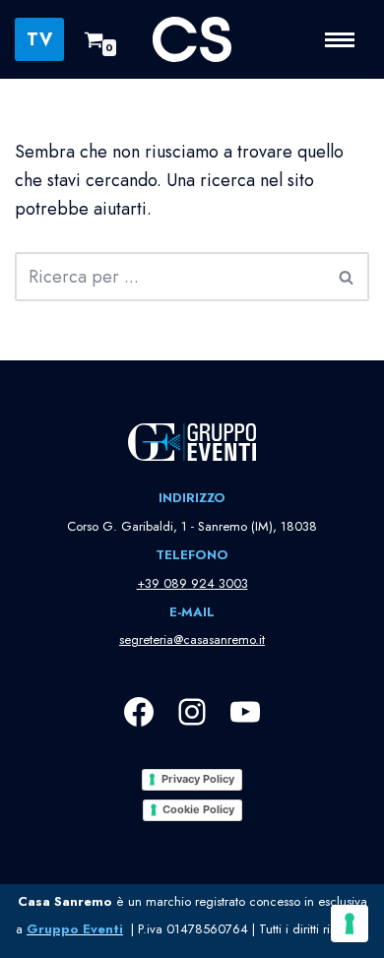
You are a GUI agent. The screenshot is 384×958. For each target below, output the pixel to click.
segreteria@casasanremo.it (192, 639)
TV (39, 39)
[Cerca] (347, 276)
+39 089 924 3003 (192, 583)
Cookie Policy (198, 809)
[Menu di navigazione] (347, 40)
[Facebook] (139, 712)
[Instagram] (192, 712)
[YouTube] (245, 712)
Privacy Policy (197, 779)
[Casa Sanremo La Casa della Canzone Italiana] (192, 39)
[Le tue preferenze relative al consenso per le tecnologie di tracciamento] (349, 923)
